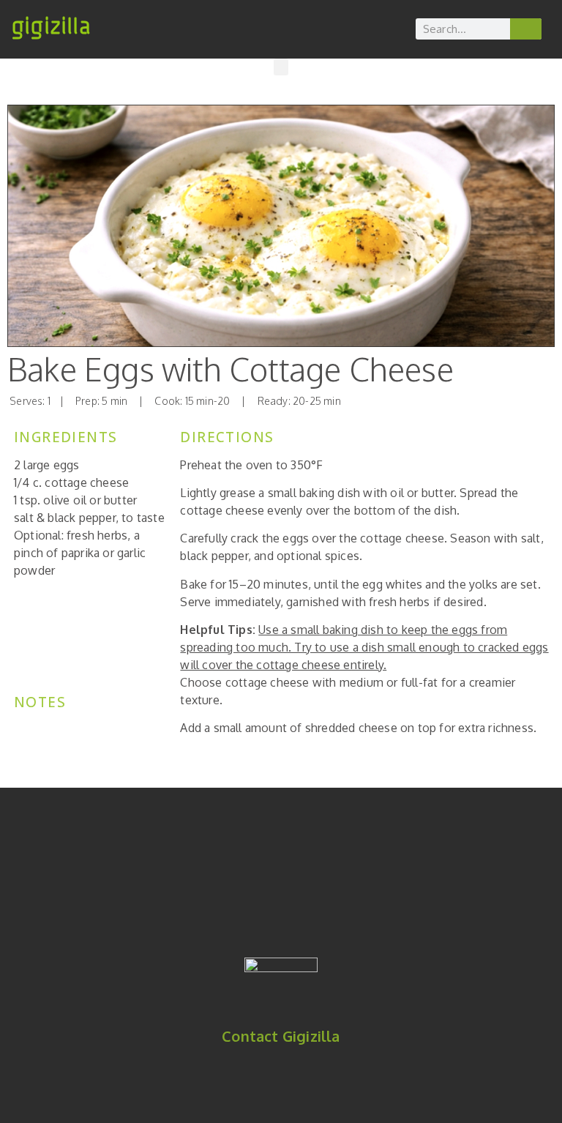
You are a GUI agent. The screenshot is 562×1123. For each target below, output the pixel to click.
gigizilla (51, 26)
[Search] (526, 29)
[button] (281, 67)
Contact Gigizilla (281, 1035)
